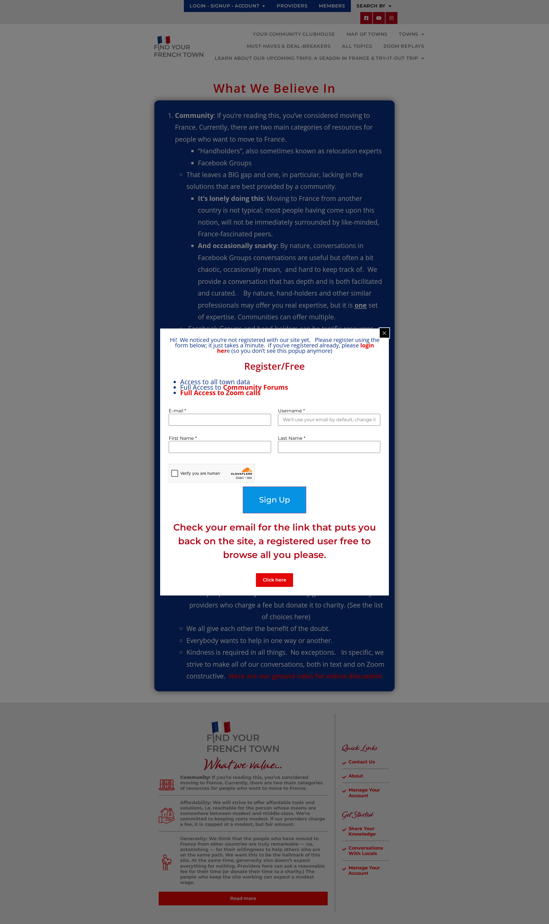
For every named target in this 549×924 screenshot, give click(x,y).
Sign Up (274, 499)
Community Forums (256, 387)
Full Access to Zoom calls (220, 392)
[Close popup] (384, 333)
